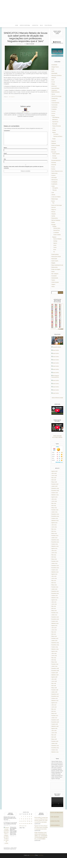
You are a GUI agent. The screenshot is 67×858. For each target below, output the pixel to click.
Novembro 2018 (55, 670)
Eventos (53, 169)
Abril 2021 (53, 608)
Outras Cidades (57, 234)
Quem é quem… (54, 260)
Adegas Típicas (55, 66)
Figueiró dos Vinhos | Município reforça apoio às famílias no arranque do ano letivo (41, 827)
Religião (53, 263)
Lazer (52, 192)
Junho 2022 (54, 578)
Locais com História (55, 196)
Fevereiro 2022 (54, 587)
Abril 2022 (53, 582)
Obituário (53, 213)
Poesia (53, 138)
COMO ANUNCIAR (54, 816)
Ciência (53, 94)
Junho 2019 (54, 655)
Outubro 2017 (54, 698)
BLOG (41, 25)
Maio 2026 (53, 477)
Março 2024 (54, 533)
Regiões (54, 237)
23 (23, 823)
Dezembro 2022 (55, 565)
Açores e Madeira (57, 238)
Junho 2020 (54, 629)
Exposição (54, 123)
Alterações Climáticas (56, 75)
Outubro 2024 (54, 518)
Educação (53, 151)
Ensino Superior (56, 153)
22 (21, 823)
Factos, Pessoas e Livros (57, 171)
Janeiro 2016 (54, 743)
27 (31, 823)
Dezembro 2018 (55, 668)
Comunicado (54, 104)
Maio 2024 (53, 529)
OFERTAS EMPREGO (55, 825)
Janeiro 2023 (54, 563)
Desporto (53, 141)
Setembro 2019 (54, 649)
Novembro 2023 (55, 542)
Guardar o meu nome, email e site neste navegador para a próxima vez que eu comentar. (23, 167)
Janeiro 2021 (54, 614)
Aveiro (54, 245)
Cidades (54, 226)
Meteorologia (54, 199)
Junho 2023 (54, 552)
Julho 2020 (53, 627)
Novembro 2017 (55, 696)
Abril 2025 (53, 505)
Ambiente (53, 77)
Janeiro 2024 (54, 537)
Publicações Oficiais (56, 256)
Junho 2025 (54, 501)
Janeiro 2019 (54, 666)
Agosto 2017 (54, 702)
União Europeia (55, 282)
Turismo (53, 280)
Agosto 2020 (54, 625)
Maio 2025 (53, 503)
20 (31, 821)
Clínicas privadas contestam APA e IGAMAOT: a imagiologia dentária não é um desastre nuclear (13, 831)
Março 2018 (54, 687)
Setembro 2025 (54, 494)
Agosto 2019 (54, 651)
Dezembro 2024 (55, 514)
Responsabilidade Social (57, 265)
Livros (53, 128)
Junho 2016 (54, 732)
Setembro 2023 (54, 546)
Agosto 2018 (54, 677)
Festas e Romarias (56, 126)
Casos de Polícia (55, 88)
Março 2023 (54, 559)
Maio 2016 (53, 734)
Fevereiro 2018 (54, 689)
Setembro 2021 (54, 597)
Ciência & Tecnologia (56, 96)
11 (27, 818)
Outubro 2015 (54, 749)
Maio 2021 (53, 606)
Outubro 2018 (54, 672)
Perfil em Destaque (55, 220)
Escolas (54, 155)
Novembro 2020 (55, 619)
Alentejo (55, 241)
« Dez (20, 827)
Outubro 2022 (54, 569)
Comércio (53, 100)
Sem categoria (11, 96)
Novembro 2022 (55, 567)
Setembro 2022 (54, 572)
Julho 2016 (53, 730)
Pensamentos (54, 218)
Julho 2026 (54, 473)
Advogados (55, 188)
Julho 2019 (53, 653)
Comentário (7, 130)
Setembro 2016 (54, 726)
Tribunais (54, 190)
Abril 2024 (53, 531)
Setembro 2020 (54, 623)
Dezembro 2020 (55, 617)
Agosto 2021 (54, 599)
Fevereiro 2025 (54, 509)
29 (22, 825)
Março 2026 (54, 482)
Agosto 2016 (54, 728)
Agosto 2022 (54, 574)
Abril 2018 (53, 685)
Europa (53, 166)
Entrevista (53, 164)
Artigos (53, 84)
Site (5, 159)
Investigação (54, 181)
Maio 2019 (53, 657)
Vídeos (53, 286)
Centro (55, 247)
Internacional (54, 179)
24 (9, 820)
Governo (53, 175)
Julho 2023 (53, 550)
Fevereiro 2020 (54, 638)
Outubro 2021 (54, 595)
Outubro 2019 (54, 647)
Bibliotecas (55, 119)
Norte (54, 249)
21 (19, 823)
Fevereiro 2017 (54, 715)
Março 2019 (54, 662)
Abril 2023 (53, 557)
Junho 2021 (54, 604)
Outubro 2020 (54, 621)
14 (19, 821)
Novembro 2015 (55, 747)
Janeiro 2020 (54, 640)
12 (29, 818)
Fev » (24, 827)
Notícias (53, 211)
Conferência (54, 107)
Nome (5, 147)
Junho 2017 (54, 707)
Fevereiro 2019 (54, 664)
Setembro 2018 (54, 674)
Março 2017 (54, 713)
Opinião (53, 216)
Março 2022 (54, 584)
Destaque (53, 143)
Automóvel (54, 86)
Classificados (54, 98)
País (53, 202)
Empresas (53, 162)
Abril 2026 (53, 479)
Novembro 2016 (55, 722)
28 (20, 825)
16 (23, 821)
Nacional (53, 207)
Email (5, 153)
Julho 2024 (53, 524)
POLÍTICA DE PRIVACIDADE (56, 812)
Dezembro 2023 (55, 539)
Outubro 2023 (54, 544)
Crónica (53, 113)
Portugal (53, 224)
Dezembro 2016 (55, 719)
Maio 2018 (53, 683)
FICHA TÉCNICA (48, 25)
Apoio (52, 79)
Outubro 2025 (54, 492)
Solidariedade (54, 278)
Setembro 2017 (54, 700)
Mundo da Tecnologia (56, 205)
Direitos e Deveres (55, 145)
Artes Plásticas (55, 117)
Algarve (55, 243)
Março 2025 (54, 507)
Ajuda (52, 69)
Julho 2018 (53, 679)
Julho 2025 (53, 499)
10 (25, 818)
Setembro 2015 (54, 752)
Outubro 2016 (54, 724)
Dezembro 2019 (55, 642)
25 (27, 823)
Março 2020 (54, 636)
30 (23, 825)
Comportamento (55, 102)
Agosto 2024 (54, 522)
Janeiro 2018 (54, 692)
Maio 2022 (53, 580)
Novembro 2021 (55, 593)
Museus (54, 130)
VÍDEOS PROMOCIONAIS (57, 397)
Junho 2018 (54, 681)
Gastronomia (54, 173)
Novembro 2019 (55, 644)
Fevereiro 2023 (54, 561)
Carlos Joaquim (30, 43)
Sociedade (54, 275)
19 (29, 821)
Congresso (54, 109)
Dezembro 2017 (55, 694)
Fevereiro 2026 (54, 484)
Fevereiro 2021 (54, 612)
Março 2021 (54, 610)
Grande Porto (56, 230)
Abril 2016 (53, 737)
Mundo (53, 201)
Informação (54, 177)
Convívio (53, 111)
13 (15, 835)
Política (53, 222)
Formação (54, 158)
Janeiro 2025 (54, 512)
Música (54, 132)
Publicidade (54, 258)
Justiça (53, 186)
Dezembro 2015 (55, 745)
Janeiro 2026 (54, 486)
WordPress (32, 855)
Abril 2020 (53, 634)
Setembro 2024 (54, 520)
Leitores (53, 194)
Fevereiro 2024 (54, 535)
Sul (54, 251)
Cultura (53, 115)
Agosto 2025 (54, 497)
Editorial (53, 149)
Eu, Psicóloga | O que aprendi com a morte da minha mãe (10, 823)
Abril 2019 (53, 659)
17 (9, 825)
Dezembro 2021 (55, 591)
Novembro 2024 (55, 516)
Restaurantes (54, 267)
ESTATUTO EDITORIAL (25, 25)
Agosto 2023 (54, 548)
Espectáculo (55, 121)
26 (29, 823)
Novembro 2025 (55, 490)
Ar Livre (53, 81)
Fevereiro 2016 (54, 741)
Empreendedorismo (56, 160)
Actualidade (54, 64)
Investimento (54, 184)
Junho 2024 (54, 527)
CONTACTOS (35, 25)
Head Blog (40, 855)
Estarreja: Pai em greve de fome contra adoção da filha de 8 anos (10, 818)
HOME (16, 25)
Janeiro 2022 (54, 589)
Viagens (53, 284)
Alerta (52, 71)
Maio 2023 (53, 554)
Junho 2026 (54, 475)
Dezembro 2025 (55, 488)
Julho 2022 (53, 576)
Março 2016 (54, 739)
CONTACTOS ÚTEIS (54, 821)
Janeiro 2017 (54, 717)
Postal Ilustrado (55, 254)
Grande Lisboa (56, 228)
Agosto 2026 (54, 471)
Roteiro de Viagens (55, 269)
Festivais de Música (57, 136)
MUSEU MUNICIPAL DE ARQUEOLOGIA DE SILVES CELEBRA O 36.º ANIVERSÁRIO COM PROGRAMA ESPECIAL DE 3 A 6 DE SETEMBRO (40, 835)
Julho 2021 (53, 602)
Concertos (55, 134)
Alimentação (54, 73)
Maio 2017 (53, 709)
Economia (53, 147)
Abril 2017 (53, 711)
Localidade (56, 232)
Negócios (53, 209)
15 (21, 821)
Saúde (52, 271)
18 (27, 821)
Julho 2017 (53, 704)
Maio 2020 (53, 632)
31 (25, 825)
